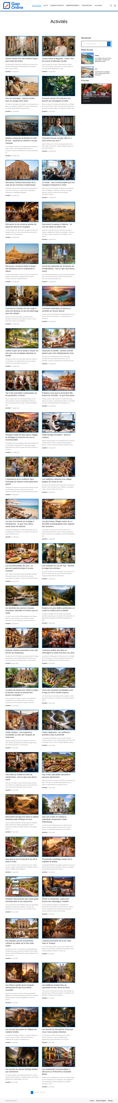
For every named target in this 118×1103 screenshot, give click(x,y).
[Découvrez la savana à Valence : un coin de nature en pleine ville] (58, 212)
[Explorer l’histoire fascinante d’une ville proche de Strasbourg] (22, 638)
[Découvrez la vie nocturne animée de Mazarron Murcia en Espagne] (22, 212)
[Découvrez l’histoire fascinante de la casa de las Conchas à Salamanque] (22, 170)
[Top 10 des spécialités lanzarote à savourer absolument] (58, 762)
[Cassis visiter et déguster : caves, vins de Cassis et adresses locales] (58, 46)
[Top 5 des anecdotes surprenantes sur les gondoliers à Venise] (22, 381)
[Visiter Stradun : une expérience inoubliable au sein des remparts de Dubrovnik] (22, 720)
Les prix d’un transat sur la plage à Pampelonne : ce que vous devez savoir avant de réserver (19, 523)
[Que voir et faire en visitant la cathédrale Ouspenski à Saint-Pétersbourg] (58, 804)
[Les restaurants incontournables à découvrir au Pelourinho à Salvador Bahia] (58, 1057)
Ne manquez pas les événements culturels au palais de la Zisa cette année (19, 943)
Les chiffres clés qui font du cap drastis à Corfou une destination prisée (103, 60)
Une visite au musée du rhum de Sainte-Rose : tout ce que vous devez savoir (21, 777)
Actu (96, 69)
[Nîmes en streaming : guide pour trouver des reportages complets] (58, 886)
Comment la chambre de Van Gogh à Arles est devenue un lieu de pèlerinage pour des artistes (21, 310)
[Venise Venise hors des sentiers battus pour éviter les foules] (22, 46)
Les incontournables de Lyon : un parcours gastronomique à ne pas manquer (19, 568)
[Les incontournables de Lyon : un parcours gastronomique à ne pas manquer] (22, 553)
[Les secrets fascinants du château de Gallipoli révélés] (22, 1017)
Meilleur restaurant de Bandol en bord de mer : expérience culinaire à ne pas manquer (21, 140)
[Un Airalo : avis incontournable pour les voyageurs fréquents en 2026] (58, 170)
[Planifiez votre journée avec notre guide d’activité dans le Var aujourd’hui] (22, 886)
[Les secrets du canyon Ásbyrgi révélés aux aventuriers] (22, 1057)
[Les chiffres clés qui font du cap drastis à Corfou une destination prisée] (87, 58)
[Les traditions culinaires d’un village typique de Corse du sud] (58, 467)
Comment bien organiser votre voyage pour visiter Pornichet (102, 73)
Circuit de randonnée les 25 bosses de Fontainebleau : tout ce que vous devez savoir (58, 268)
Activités (7, 71)
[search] (111, 5)
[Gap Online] (13, 5)
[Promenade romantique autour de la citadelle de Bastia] (58, 847)
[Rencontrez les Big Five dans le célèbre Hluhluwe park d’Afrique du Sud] (22, 804)
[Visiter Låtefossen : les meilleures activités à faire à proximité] (58, 720)
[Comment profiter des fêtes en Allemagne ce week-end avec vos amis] (58, 638)
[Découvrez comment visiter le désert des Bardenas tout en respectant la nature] (22, 254)
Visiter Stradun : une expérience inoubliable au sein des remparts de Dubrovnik (20, 734)
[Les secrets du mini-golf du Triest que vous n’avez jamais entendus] (58, 1017)
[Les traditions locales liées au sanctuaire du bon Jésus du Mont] (58, 973)
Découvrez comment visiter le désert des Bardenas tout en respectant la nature (20, 268)
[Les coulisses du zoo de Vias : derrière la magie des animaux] (58, 553)
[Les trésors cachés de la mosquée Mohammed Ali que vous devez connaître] (22, 973)
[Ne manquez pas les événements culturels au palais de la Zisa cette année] (22, 928)
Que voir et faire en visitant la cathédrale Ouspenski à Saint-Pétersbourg (54, 819)
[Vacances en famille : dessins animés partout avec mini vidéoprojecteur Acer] (58, 338)
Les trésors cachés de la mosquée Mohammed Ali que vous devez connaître (19, 987)
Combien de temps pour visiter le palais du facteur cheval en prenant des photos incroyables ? (21, 692)
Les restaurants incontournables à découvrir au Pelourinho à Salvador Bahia (56, 1071)
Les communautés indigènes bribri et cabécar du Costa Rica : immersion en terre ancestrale (96, 96)
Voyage (97, 55)
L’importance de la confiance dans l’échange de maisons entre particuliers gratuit (21, 481)
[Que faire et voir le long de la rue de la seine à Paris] (22, 847)
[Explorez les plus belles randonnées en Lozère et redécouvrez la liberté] (58, 596)
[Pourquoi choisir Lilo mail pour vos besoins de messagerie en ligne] (58, 86)
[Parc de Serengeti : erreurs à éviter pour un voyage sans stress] (22, 86)
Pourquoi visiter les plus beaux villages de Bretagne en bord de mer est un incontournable (21, 437)
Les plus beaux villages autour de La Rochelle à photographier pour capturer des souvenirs (58, 523)
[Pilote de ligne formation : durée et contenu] (58, 422)
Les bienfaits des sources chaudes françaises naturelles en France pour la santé (21, 610)
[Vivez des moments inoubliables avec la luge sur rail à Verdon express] (58, 678)
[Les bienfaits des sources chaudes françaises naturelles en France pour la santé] (22, 596)
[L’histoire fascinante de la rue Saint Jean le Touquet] (58, 928)
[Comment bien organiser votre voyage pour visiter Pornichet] (87, 72)
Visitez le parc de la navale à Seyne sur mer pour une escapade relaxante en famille (21, 353)
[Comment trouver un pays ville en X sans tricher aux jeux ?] (58, 126)
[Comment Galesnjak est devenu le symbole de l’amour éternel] (58, 296)
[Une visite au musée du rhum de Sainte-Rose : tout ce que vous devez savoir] (22, 762)
